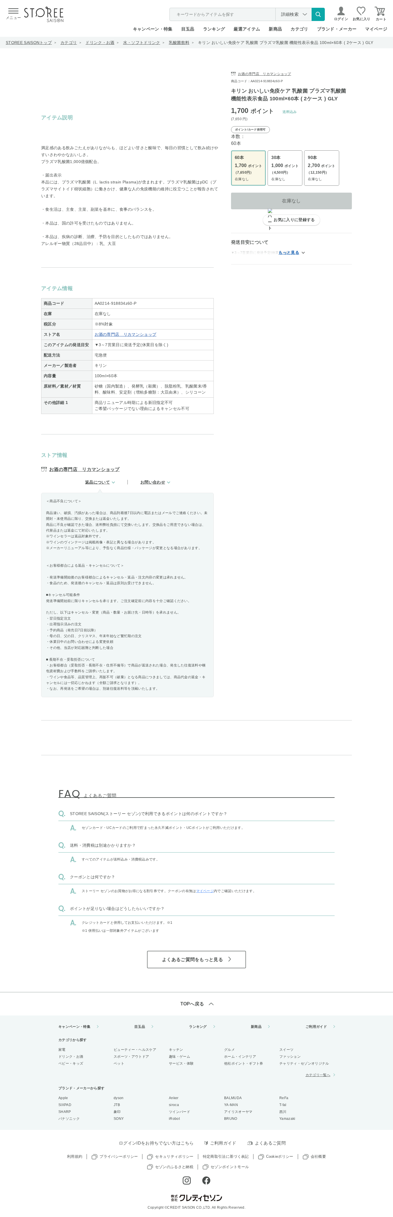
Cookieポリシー (279, 1156)
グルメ (229, 1050)
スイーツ (286, 1050)
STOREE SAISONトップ (29, 42)
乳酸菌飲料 (179, 42)
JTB (117, 1105)
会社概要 (318, 1156)
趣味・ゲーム (179, 1057)
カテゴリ (68, 42)
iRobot (174, 1119)
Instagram (187, 1180)
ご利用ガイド (316, 1027)
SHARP (64, 1112)
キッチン (176, 1050)
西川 (283, 1112)
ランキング (214, 28)
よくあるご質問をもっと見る (192, 959)
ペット (119, 1063)
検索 (318, 14)
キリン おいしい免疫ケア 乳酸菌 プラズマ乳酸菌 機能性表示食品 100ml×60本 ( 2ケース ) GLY (285, 42)
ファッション (290, 1057)
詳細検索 (290, 14)
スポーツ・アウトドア (131, 1057)
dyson (119, 1098)
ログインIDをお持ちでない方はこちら (156, 1143)
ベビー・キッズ (70, 1063)
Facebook (206, 1180)
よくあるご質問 (270, 1143)
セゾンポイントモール (230, 1167)
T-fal (283, 1105)
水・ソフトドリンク (141, 42)
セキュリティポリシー (174, 1156)
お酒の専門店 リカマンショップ (126, 334)
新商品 (275, 28)
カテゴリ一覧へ (318, 1075)
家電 (62, 1050)
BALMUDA (233, 1098)
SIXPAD (64, 1105)
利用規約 (74, 1156)
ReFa (283, 1098)
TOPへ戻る (192, 1003)
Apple (63, 1098)
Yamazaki (287, 1119)
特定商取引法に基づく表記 (226, 1156)
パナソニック (69, 1119)
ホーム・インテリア (240, 1057)
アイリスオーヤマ (238, 1112)
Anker (174, 1098)
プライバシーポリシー (119, 1156)
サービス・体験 (181, 1063)
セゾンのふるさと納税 (174, 1167)
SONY (119, 1119)
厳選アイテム (247, 28)
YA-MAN (231, 1105)
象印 (117, 1112)
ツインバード (179, 1112)
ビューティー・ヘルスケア (135, 1050)
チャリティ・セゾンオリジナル (304, 1063)
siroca (174, 1105)
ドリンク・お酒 (99, 42)
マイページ (376, 28)
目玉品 (187, 28)
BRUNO (230, 1119)
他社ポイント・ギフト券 (243, 1063)
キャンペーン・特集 (153, 28)
